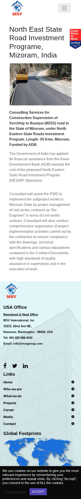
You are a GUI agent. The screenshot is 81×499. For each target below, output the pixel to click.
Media (8, 417)
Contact (9, 424)
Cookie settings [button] (14, 492)
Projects (9, 403)
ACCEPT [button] (38, 491)
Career (8, 410)
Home (7, 382)
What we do (12, 396)
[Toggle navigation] (64, 8)
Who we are (12, 389)
